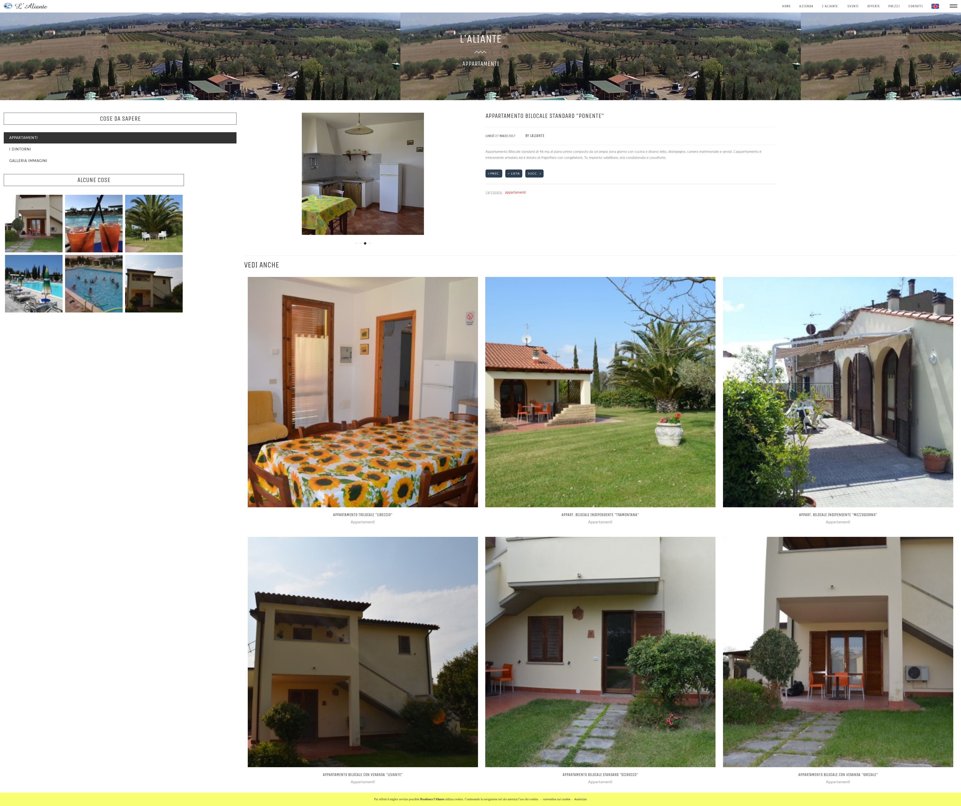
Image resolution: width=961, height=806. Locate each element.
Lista (515, 173)
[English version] (935, 6)
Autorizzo (580, 799)
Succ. (534, 173)
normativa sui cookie (556, 799)
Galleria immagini (28, 161)
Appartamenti (23, 138)
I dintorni (20, 149)
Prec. (494, 173)
